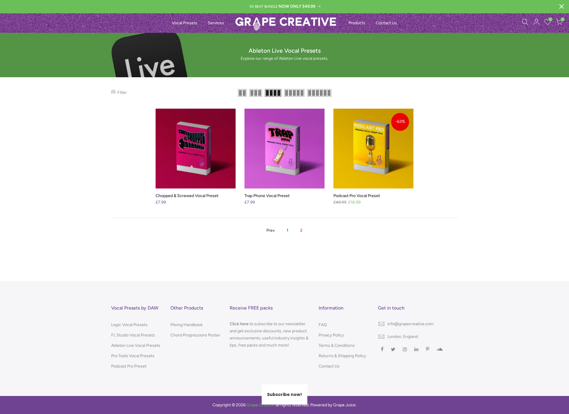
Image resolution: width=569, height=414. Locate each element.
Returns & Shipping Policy (342, 355)
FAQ (323, 324)
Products (357, 22)
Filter (122, 92)
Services (216, 22)
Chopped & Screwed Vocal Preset (187, 195)
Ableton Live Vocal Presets (135, 345)
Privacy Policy (331, 335)
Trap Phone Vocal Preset (267, 195)
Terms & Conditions (337, 345)
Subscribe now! (284, 394)
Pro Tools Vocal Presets (132, 355)
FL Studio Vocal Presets (133, 335)
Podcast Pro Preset (128, 366)
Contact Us (386, 22)
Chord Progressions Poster (195, 335)
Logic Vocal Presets (129, 324)
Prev (270, 230)
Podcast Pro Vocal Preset (356, 195)
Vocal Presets (184, 22)
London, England (402, 336)
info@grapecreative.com (410, 323)
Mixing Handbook (186, 324)
